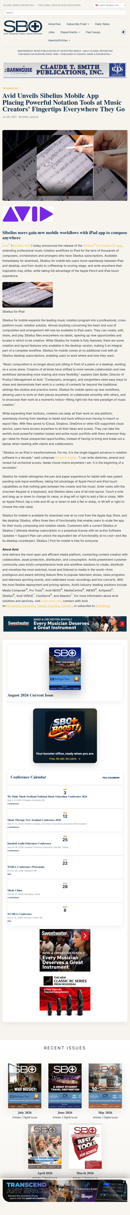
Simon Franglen (66, 457)
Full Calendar (111, 777)
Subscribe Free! (76, 24)
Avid (5, 245)
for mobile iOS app (108, 245)
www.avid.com (51, 601)
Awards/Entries (58, 40)
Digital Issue (30, 1117)
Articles (16, 1117)
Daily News (102, 24)
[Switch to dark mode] (124, 32)
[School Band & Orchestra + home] (22, 27)
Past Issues (93, 32)
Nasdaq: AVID (21, 245)
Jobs (51, 32)
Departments (69, 32)
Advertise (54, 24)
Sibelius (88, 245)
